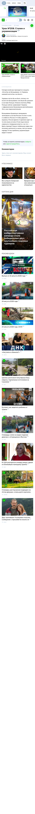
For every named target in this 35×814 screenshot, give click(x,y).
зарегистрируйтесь (13, 144)
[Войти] (28, 20)
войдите (28, 142)
